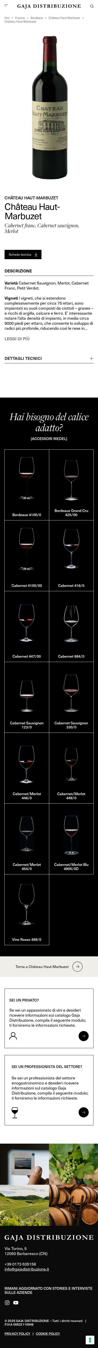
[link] (24, 1164)
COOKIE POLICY (48, 1333)
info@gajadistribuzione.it (27, 1269)
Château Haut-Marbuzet (64, 18)
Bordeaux (37, 18)
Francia (20, 18)
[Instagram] (7, 1302)
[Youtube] (15, 1302)
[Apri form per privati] (84, 1036)
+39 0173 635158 (20, 1264)
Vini (7, 18)
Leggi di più (17, 338)
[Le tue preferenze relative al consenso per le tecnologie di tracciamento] (90, 1340)
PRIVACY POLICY (17, 1333)
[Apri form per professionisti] (84, 1112)
